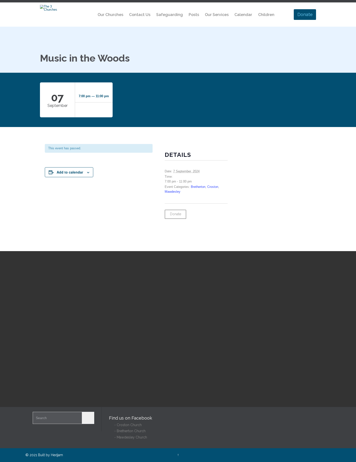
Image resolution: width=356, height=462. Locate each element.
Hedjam (57, 455)
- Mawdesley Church (128, 437)
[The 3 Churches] (49, 8)
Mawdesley (172, 191)
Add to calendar (70, 172)
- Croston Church (125, 425)
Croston (212, 187)
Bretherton (198, 187)
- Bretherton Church (127, 431)
